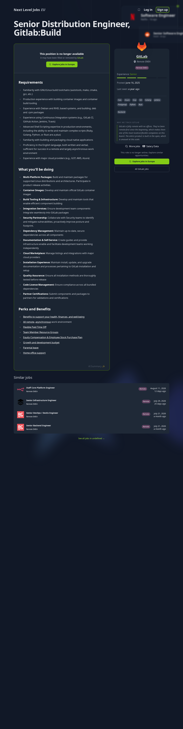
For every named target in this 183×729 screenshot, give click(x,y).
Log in (148, 10)
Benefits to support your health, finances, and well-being (53, 316)
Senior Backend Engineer (38, 425)
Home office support (34, 352)
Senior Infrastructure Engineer (41, 400)
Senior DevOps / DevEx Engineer (42, 413)
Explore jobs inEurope (63, 64)
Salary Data (152, 146)
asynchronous (43, 321)
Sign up (162, 10)
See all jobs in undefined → (91, 438)
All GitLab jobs (142, 169)
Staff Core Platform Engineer (40, 387)
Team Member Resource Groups (40, 332)
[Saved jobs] (139, 9)
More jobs (134, 146)
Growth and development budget (41, 342)
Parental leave (30, 347)
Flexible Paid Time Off (34, 327)
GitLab (80, 57)
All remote (28, 321)
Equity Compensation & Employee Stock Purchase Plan (52, 337)
